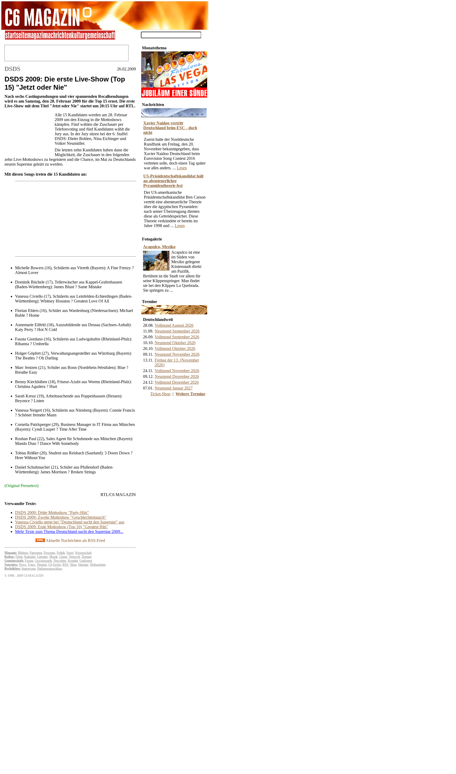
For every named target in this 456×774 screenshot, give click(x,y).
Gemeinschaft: (14, 561)
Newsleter (60, 561)
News (22, 564)
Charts (63, 557)
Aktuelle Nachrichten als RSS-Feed (75, 540)
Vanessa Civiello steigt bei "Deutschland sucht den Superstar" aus (69, 522)
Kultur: (9, 557)
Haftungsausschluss (49, 568)
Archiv (57, 564)
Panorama (36, 553)
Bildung (23, 553)
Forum (29, 561)
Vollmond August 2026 (174, 325)
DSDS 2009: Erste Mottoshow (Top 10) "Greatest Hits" (61, 527)
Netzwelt (74, 557)
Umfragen (85, 561)
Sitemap (83, 564)
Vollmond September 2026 (177, 337)
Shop (73, 564)
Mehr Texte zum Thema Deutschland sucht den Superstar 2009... (69, 531)
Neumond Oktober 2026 (175, 342)
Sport (69, 553)
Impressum (29, 568)
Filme (19, 557)
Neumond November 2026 (177, 354)
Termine (87, 557)
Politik (61, 553)
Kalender (30, 557)
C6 (50, 564)
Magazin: (10, 553)
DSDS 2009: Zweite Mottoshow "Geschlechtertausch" (60, 517)
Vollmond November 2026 (177, 370)
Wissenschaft (83, 553)
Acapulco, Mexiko (159, 246)
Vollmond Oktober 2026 (175, 348)
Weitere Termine (190, 394)
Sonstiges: (11, 564)
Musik (53, 557)
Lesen (182, 168)
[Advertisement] (28, 133)
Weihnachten (98, 564)
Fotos (31, 564)
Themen (42, 564)
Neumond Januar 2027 (174, 388)
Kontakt (73, 561)
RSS (65, 564)
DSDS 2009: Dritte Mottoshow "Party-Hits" (52, 512)
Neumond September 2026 (177, 331)
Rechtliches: (12, 568)
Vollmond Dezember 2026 (177, 382)
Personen (49, 553)
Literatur (42, 557)
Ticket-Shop (160, 394)
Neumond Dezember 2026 (177, 376)
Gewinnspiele (43, 561)
